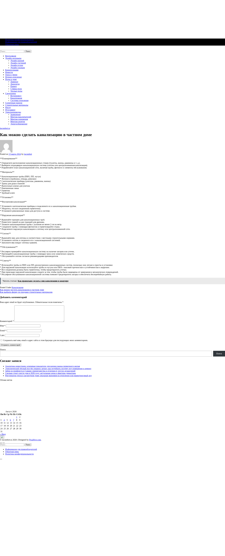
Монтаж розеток (17, 121)
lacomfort (28, 154)
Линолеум (15, 84)
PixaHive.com (35, 440)
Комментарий (7, 321)
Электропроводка (13, 112)
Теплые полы (16, 91)
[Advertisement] (78, 18)
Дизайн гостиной (18, 63)
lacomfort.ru (5, 49)
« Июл (3, 434)
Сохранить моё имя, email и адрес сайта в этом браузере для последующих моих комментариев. (45, 340)
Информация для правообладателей (21, 42)
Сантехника (10, 93)
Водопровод (15, 96)
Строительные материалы (16, 105)
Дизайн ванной (17, 61)
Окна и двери (11, 75)
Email (3, 330)
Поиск (3, 349)
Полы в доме (11, 79)
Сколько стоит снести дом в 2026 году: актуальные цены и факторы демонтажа (40, 373)
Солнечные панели (13, 103)
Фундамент (10, 110)
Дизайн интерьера (13, 58)
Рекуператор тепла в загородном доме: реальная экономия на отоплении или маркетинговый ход (48, 375)
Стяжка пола (16, 89)
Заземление (15, 114)
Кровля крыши (11, 70)
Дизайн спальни (17, 68)
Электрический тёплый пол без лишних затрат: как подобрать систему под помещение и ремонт (48, 368)
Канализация (16, 98)
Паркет (13, 86)
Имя (2, 326)
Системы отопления (19, 100)
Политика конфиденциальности (19, 40)
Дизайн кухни (16, 65)
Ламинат (14, 82)
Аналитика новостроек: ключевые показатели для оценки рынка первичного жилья (42, 366)
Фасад (8, 107)
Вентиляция (10, 56)
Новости (9, 72)
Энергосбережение (18, 124)
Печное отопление (13, 77)
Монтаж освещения (19, 119)
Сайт (2, 335)
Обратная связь (12, 44)
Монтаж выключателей (20, 117)
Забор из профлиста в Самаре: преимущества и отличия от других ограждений (40, 371)
